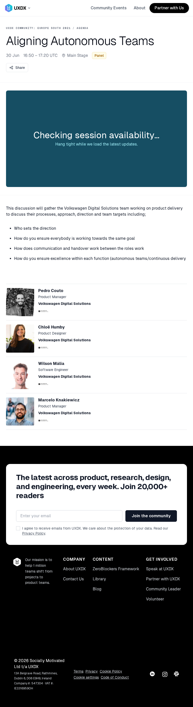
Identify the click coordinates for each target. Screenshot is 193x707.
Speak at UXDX (160, 569)
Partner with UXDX (163, 579)
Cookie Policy (111, 671)
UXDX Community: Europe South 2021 (38, 28)
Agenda (82, 28)
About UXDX (74, 569)
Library (99, 579)
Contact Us (73, 579)
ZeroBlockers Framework (116, 569)
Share (20, 68)
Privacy (91, 671)
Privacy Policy (33, 533)
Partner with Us (169, 8)
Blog (97, 589)
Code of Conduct (115, 677)
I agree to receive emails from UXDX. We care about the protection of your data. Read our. (95, 530)
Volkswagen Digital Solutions (64, 304)
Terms (78, 671)
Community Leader (163, 589)
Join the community (151, 515)
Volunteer (155, 599)
